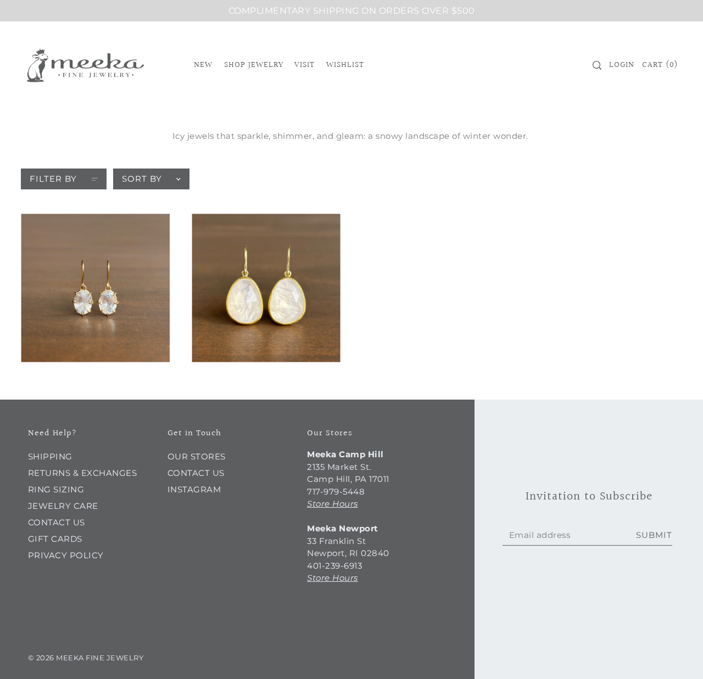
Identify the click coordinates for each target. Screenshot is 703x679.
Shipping (50, 456)
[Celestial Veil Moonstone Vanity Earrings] (95, 288)
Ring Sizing (56, 489)
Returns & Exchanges (82, 473)
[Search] (597, 65)
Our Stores (197, 456)
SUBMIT (654, 535)
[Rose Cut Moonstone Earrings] (266, 288)
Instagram (194, 489)
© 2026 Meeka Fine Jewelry (86, 657)
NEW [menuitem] (203, 65)
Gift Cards (55, 539)
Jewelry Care (63, 506)
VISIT (304, 65)
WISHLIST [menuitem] (345, 65)
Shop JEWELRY (253, 65)
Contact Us (56, 522)
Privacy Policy (66, 555)
